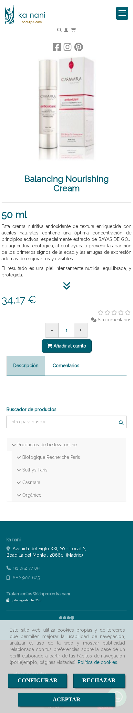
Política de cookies (97, 662)
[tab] (25, 366)
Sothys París (34, 469)
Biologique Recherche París (50, 457)
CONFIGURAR (37, 680)
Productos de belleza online (46, 444)
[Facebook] (57, 48)
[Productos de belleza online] (14, 444)
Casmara (30, 482)
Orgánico (31, 495)
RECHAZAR (99, 680)
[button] (66, 30)
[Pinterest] (78, 48)
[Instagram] (68, 48)
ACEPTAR (66, 699)
